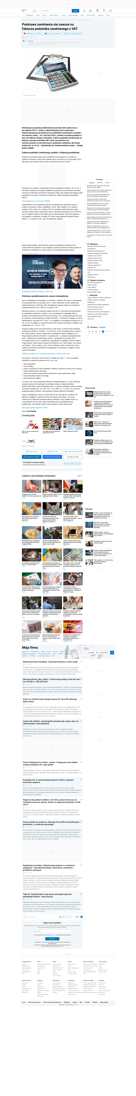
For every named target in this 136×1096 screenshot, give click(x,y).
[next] (81, 917)
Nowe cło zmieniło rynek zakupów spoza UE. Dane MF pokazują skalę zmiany (98, 195)
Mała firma (44, 19)
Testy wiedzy (40, 996)
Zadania (24, 986)
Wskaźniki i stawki (88, 980)
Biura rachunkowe (88, 961)
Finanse (55, 651)
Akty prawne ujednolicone (59, 990)
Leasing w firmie (64, 651)
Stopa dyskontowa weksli (94, 316)
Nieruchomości (91, 15)
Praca (54, 971)
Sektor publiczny (54, 15)
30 (110, 331)
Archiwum (101, 984)
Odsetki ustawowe (87, 990)
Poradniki (32, 656)
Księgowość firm (26, 961)
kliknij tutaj (61, 946)
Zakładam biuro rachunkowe (90, 964)
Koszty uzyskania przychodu (95, 307)
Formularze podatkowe (104, 990)
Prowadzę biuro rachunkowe (90, 966)
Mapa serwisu (104, 1002)
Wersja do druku (33, 451)
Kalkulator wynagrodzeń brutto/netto (97, 253)
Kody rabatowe (102, 986)
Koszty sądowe (91, 287)
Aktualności (25, 651)
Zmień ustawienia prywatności (52, 1002)
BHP (38, 971)
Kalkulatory (94, 244)
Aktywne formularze (97, 280)
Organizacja (25, 983)
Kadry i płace (25, 990)
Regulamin (67, 1002)
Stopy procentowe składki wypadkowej (98, 304)
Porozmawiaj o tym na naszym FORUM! (36, 201)
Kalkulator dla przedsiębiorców (96, 251)
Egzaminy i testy (41, 988)
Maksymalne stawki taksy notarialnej (97, 314)
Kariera (75, 1002)
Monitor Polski (56, 984)
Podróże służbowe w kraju (94, 309)
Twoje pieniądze (73, 15)
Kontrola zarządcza (92, 289)
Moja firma (33, 19)
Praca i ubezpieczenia (44, 653)
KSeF (108, 15)
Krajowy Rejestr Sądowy (94, 292)
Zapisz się (52, 938)
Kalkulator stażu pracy (73, 990)
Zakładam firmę (35, 651)
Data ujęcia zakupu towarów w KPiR (34, 408)
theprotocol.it (102, 992)
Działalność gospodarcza (94, 282)
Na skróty (101, 980)
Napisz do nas (54, 451)
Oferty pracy (102, 994)
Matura (39, 992)
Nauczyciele (40, 986)
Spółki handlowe (92, 285)
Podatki (51, 19)
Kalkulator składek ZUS (94, 265)
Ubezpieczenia (41, 968)
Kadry (38, 15)
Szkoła (39, 984)
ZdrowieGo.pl (102, 983)
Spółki (43, 651)
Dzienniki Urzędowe (57, 986)
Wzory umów (102, 988)
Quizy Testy (90, 318)
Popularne (91, 182)
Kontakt (87, 1002)
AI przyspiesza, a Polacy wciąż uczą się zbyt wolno (99, 235)
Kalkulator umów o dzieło (94, 258)
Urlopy (39, 969)
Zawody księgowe (26, 971)
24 (89, 331)
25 (92, 331)
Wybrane (107, 182)
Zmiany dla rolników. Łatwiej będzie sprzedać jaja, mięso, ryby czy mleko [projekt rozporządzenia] (99, 200)
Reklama (94, 1002)
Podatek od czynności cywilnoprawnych (98, 311)
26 (96, 331)
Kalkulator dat (91, 277)
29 (106, 331)
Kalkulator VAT (91, 267)
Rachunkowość (26, 966)
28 (103, 331)
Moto (82, 15)
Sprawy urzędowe (57, 969)
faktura (25, 446)
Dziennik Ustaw (56, 983)
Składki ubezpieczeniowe (89, 986)
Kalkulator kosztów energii (94, 260)
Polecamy (88, 509)
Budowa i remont (103, 969)
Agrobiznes (68, 653)
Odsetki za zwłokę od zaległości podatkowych (96, 301)
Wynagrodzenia (41, 966)
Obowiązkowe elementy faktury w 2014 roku (37, 291)
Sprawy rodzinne (57, 964)
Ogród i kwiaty (102, 971)
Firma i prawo (90, 388)
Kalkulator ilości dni (92, 274)
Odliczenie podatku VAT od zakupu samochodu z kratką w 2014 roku (46, 353)
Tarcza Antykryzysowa (43, 656)
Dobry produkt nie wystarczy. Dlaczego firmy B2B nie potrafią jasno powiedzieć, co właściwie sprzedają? (99, 218)
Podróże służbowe (87, 988)
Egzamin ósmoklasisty (42, 994)
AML (84, 973)
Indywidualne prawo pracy (43, 964)
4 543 (77, 917)
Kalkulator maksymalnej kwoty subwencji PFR (98, 271)
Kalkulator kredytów (92, 263)
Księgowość (29, 15)
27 (99, 331)
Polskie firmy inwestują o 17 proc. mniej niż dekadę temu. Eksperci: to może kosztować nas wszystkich (99, 231)
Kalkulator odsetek (72, 988)
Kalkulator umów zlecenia (94, 255)
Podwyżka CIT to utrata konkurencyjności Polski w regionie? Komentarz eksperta (98, 208)
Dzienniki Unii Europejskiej (59, 988)
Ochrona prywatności (34, 1002)
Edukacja (100, 15)
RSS (81, 1002)
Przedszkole (40, 983)
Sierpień (102, 327)
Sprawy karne (56, 966)
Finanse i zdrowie (72, 973)
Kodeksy (55, 992)
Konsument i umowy (58, 968)
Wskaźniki (93, 295)
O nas (23, 1002)
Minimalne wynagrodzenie (89, 984)
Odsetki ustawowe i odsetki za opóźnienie (99, 297)
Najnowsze (100, 182)
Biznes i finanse (72, 964)
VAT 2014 (31, 446)
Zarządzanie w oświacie (43, 990)
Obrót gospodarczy (26, 968)
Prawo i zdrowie (57, 975)
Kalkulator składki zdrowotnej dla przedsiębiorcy (96, 247)
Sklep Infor (55, 973)
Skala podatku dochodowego (90, 992)
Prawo (63, 15)
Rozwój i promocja (26, 988)
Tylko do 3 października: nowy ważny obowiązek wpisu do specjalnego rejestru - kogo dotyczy (99, 227)
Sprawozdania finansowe (89, 971)
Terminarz (93, 327)
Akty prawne (56, 980)
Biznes (44, 15)
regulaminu (52, 935)
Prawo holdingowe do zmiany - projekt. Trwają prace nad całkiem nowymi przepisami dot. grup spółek (98, 204)
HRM (38, 973)
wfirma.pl (30, 41)
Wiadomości (102, 964)
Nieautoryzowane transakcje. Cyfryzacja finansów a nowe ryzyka (98, 186)
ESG (53, 656)
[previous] (60, 917)
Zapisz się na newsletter (75, 451)
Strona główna (25, 19)
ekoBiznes (25, 656)
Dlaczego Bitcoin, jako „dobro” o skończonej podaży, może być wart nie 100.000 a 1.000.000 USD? (99, 191)
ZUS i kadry (25, 969)
